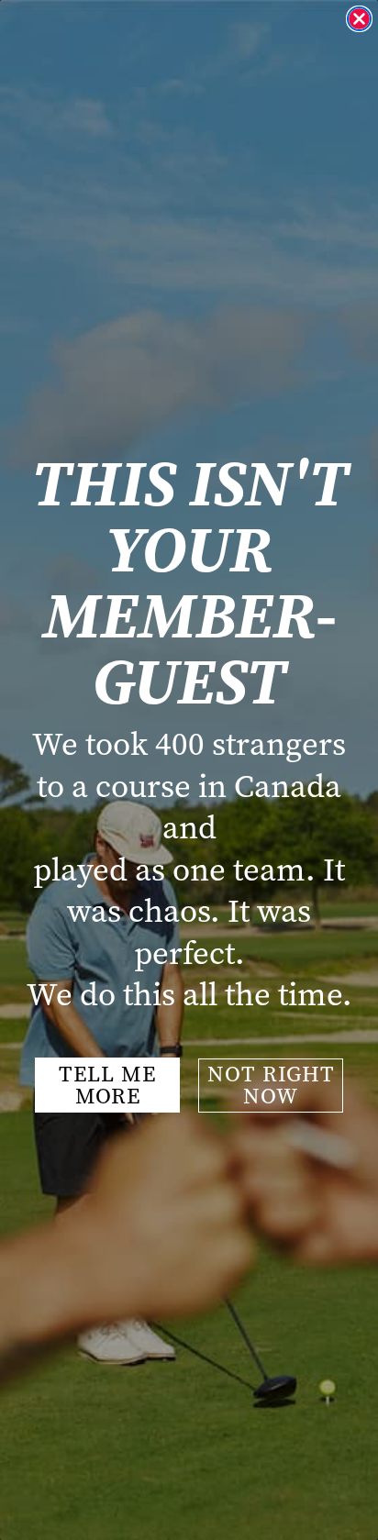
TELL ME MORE (107, 1085)
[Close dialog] (359, 18)
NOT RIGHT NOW (271, 1085)
